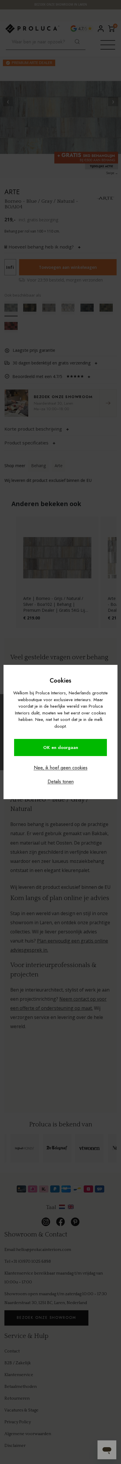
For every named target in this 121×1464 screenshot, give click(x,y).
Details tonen (61, 781)
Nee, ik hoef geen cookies (61, 767)
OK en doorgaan (60, 747)
